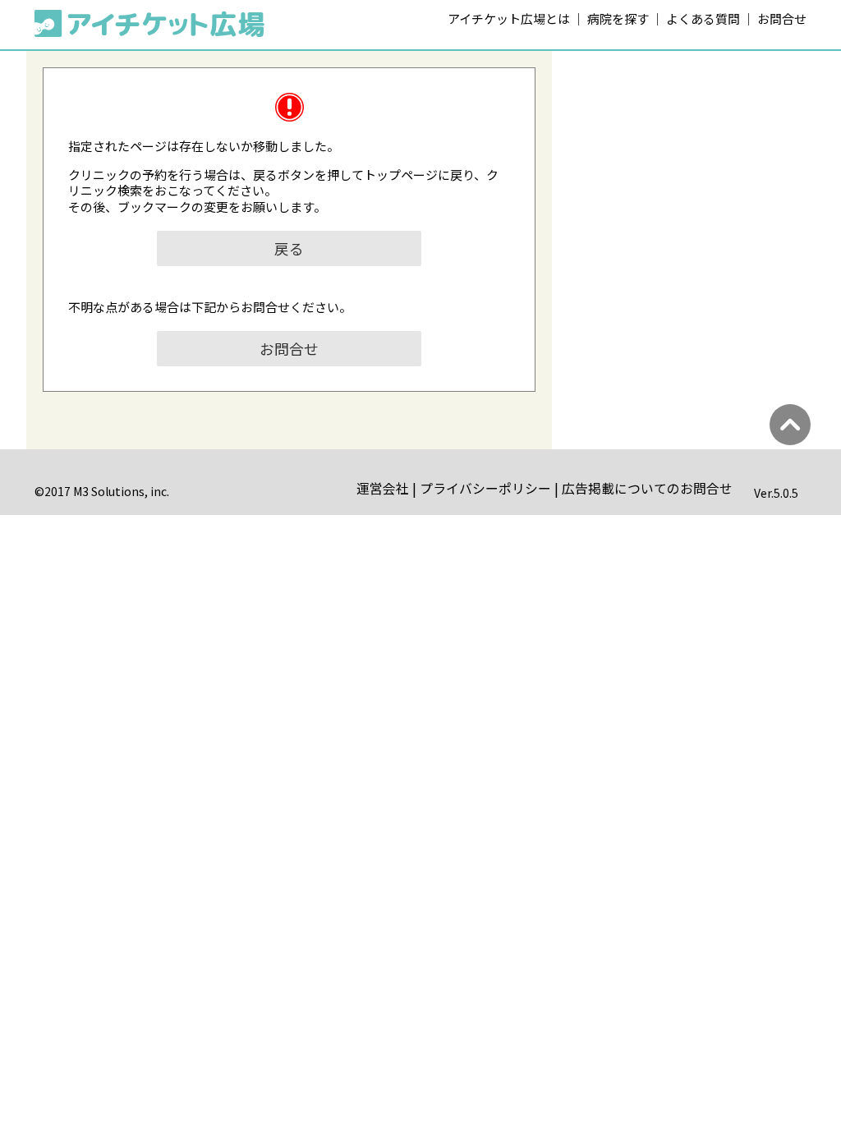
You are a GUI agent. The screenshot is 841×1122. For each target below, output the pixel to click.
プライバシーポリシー (485, 488)
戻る (289, 248)
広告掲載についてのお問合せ (647, 488)
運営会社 (382, 488)
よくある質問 (703, 18)
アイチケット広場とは (509, 18)
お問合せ (782, 18)
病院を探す (618, 18)
